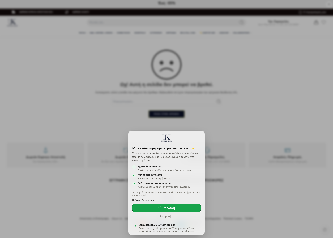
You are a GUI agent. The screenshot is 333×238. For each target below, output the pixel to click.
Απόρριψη (166, 216)
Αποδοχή (169, 208)
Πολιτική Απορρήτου (143, 199)
